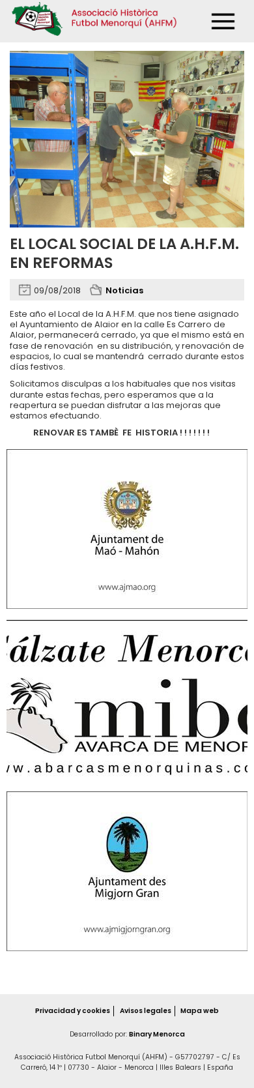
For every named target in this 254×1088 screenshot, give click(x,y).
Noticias (124, 290)
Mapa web (199, 1011)
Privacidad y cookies (72, 1011)
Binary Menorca (157, 1034)
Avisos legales (145, 1011)
